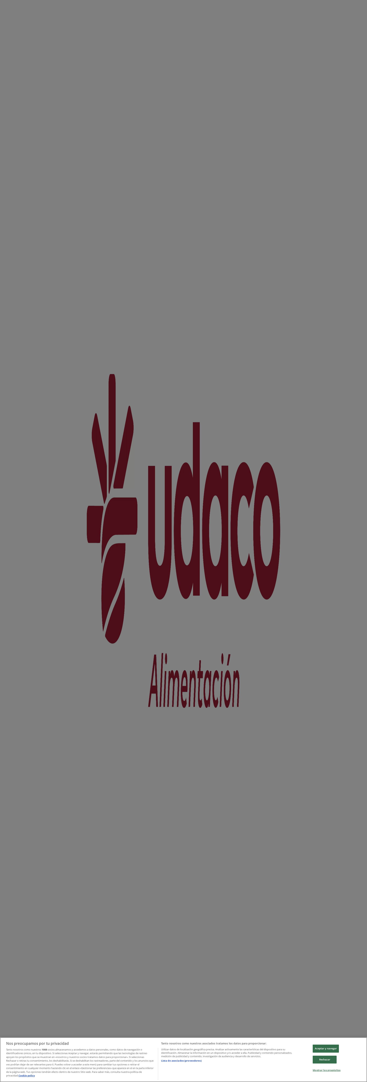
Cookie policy (27, 1075)
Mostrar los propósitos (326, 1070)
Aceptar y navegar (326, 1048)
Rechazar (324, 1059)
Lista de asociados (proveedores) (181, 1060)
